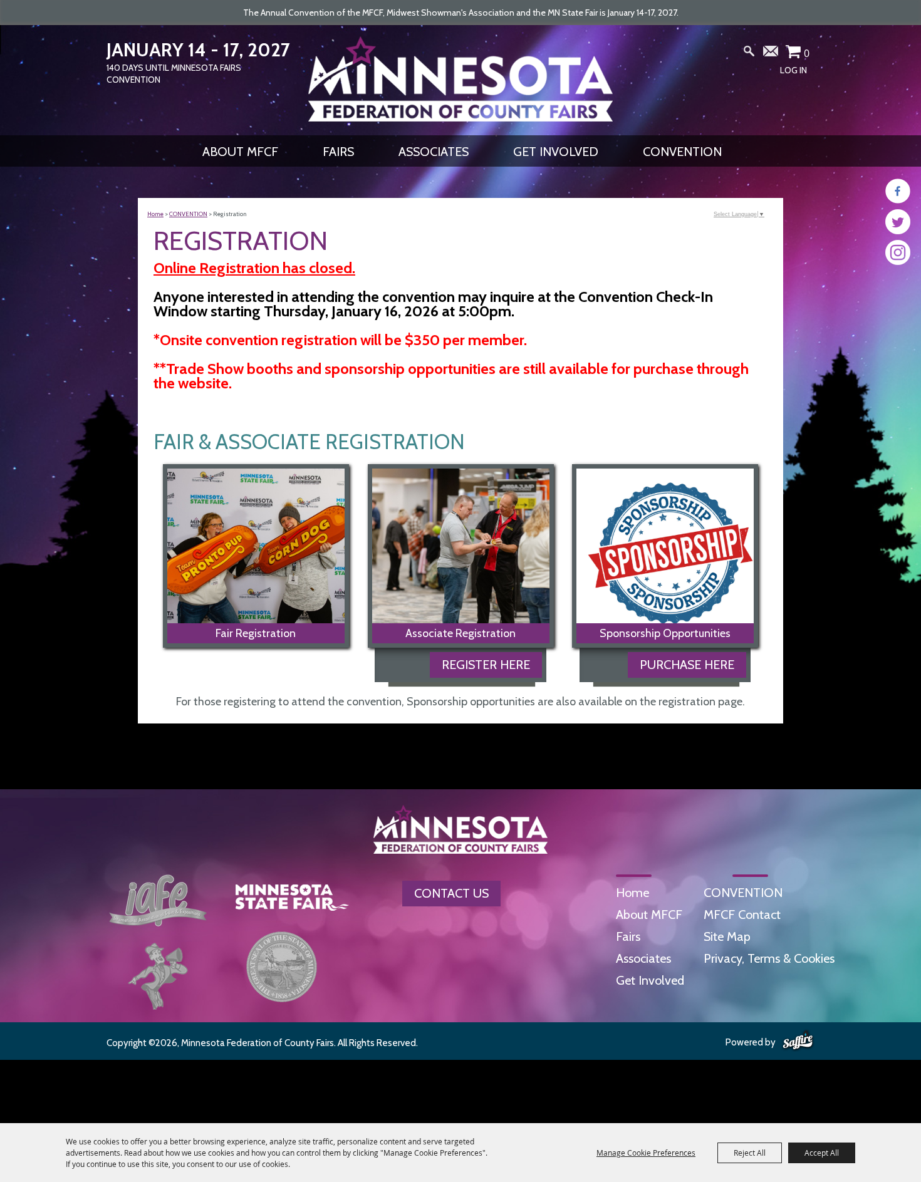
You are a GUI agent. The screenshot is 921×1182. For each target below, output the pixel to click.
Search (749, 54)
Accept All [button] (821, 1153)
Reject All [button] (750, 1153)
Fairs (338, 151)
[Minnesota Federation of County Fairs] (460, 79)
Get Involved (555, 151)
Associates (433, 151)
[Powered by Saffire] (797, 1041)
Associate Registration (460, 633)
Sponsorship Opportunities (665, 633)
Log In (793, 70)
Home (155, 213)
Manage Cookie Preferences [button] (645, 1153)
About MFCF (240, 151)
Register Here (486, 664)
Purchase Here (687, 664)
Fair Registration (256, 633)
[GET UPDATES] (771, 56)
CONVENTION (682, 151)
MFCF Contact (742, 914)
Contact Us (451, 893)
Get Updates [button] (771, 54)
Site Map (727, 936)
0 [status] (806, 53)
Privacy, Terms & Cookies (769, 958)
